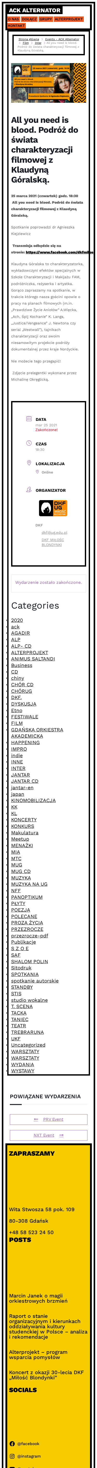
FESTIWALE (24, 717)
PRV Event (53, 1119)
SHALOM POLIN (29, 961)
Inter (38, 43)
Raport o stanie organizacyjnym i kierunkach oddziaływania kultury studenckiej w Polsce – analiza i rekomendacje (48, 1326)
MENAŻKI (22, 845)
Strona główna (29, 39)
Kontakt (16, 25)
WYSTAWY (22, 1071)
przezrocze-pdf (29, 936)
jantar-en (22, 788)
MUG (16, 865)
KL (14, 813)
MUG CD (21, 871)
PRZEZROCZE (27, 929)
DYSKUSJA (23, 704)
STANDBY (22, 987)
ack (15, 627)
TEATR (18, 1026)
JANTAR (20, 775)
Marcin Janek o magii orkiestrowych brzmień (38, 1298)
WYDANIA (22, 1064)
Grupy (46, 19)
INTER (18, 768)
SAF (16, 955)
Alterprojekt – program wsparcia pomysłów (38, 1354)
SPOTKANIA (25, 974)
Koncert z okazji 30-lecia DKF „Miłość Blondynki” (46, 1375)
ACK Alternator (35, 10)
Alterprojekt (69, 19)
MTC (16, 859)
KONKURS (22, 826)
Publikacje (23, 942)
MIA (15, 852)
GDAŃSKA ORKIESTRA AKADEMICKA (37, 733)
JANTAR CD (25, 781)
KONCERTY (24, 820)
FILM (17, 723)
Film (26, 43)
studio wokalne (29, 1000)
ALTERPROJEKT (29, 653)
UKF (16, 1039)
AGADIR (20, 633)
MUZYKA (21, 878)
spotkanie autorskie (35, 981)
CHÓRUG (21, 691)
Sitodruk (21, 968)
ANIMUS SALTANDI (33, 659)
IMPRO (19, 749)
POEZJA (20, 910)
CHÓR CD (22, 685)
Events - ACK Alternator (62, 39)
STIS (16, 994)
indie (17, 756)
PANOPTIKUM (27, 897)
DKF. (16, 697)
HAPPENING (25, 742)
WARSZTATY (25, 1051)
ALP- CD (21, 646)
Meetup (20, 839)
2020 (17, 620)
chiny (17, 678)
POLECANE (24, 916)
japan (17, 794)
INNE (17, 762)
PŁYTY (18, 903)
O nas (13, 19)
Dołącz (29, 19)
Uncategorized (28, 1045)
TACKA (19, 1013)
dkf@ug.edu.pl (54, 532)
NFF (16, 891)
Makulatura (25, 833)
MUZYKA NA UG (29, 884)
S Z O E (20, 948)
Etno (16, 710)
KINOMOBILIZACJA (33, 800)
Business (21, 665)
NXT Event (44, 1135)
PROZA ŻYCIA (27, 923)
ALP (15, 639)
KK (14, 807)
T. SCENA (22, 1006)
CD (14, 672)
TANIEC (19, 1019)
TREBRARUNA (27, 1032)
